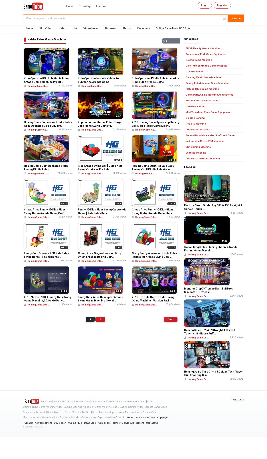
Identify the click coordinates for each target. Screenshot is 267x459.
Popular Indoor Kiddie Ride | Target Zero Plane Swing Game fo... (100, 124)
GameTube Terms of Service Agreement (121, 422)
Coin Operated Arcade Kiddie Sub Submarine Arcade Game (99, 80)
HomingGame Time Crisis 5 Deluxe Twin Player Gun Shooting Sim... (213, 373)
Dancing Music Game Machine (203, 77)
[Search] (236, 18)
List (74, 28)
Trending (85, 6)
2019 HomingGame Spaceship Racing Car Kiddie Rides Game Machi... (155, 124)
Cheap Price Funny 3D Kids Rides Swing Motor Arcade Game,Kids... (153, 211)
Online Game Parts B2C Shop (173, 28)
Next (170, 319)
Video (62, 28)
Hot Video (46, 28)
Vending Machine (196, 153)
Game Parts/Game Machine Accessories (209, 95)
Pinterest (110, 28)
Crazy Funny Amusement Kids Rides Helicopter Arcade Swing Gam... (154, 255)
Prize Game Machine (198, 129)
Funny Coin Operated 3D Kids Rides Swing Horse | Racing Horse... (46, 255)
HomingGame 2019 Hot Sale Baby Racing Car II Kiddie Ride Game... (153, 167)
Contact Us (152, 422)
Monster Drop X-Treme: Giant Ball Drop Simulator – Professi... (208, 290)
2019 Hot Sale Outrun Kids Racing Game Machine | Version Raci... (153, 299)
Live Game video (195, 106)
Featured (102, 6)
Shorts (127, 28)
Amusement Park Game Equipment (206, 54)
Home (70, 6)
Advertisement (43, 422)
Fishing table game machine (202, 89)
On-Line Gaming (195, 118)
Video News (90, 28)
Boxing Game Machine (199, 60)
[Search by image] (224, 18)
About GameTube (145, 417)
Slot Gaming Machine (198, 147)
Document (143, 28)
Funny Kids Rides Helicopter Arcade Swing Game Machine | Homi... (100, 299)
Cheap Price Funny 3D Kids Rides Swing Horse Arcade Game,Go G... (45, 211)
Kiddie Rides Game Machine (202, 100)
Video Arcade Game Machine (203, 158)
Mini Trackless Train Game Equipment (208, 112)
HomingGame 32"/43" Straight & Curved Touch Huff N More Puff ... (209, 332)
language (238, 399)
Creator (28, 422)
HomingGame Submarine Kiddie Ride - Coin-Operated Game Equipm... (48, 124)
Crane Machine (194, 71)
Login (204, 5)
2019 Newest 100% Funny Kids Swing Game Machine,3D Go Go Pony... (47, 299)
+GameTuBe (75, 422)
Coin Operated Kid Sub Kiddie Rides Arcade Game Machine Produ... (46, 80)
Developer (60, 422)
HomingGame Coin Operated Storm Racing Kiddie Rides (46, 167)
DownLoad (90, 422)
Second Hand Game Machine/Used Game (210, 135)
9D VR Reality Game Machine (203, 48)
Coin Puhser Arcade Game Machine (206, 66)
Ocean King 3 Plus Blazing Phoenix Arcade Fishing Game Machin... (211, 249)
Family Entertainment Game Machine (207, 83)
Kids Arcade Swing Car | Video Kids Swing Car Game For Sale (100, 167)
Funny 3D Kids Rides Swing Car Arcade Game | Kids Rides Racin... (102, 211)
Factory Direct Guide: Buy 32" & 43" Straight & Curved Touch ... (213, 207)
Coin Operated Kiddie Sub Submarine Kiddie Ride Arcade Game (155, 80)
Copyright (162, 417)
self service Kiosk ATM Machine (205, 141)
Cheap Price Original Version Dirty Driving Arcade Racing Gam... (99, 255)
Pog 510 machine (196, 124)
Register (222, 5)
